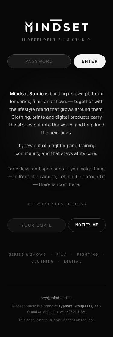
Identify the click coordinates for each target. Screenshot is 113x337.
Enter (90, 61)
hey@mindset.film (57, 298)
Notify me (87, 225)
